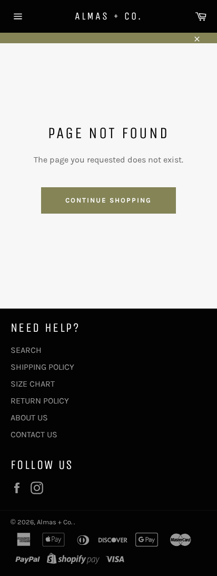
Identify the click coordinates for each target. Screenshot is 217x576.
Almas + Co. (108, 16)
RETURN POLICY (40, 401)
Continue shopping (108, 200)
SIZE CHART (33, 384)
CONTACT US (34, 434)
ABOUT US (29, 417)
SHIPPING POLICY (42, 367)
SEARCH (26, 350)
